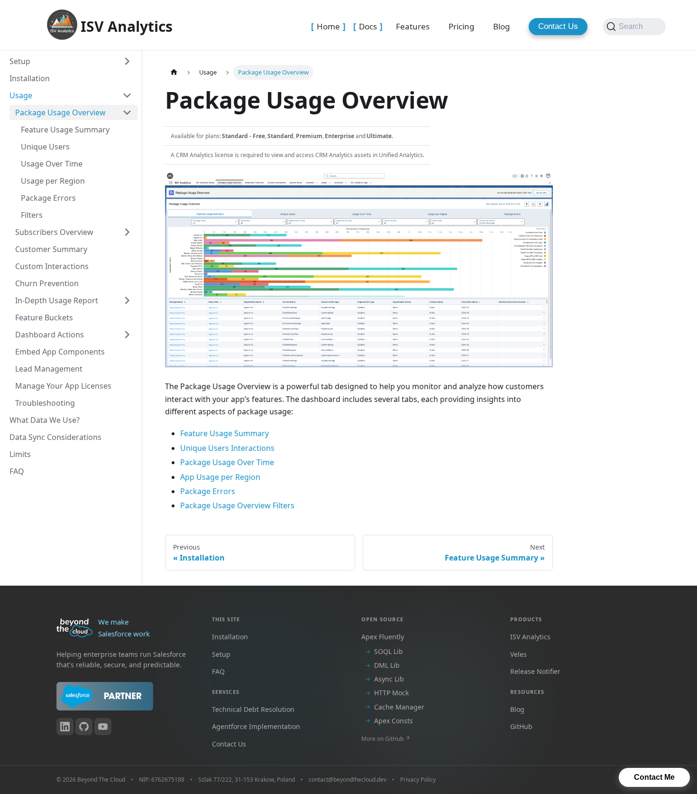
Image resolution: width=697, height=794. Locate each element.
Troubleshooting (45, 403)
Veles (518, 654)
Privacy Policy (418, 779)
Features (413, 26)
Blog (501, 26)
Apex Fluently (382, 636)
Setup (19, 61)
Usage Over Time (52, 164)
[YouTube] (102, 726)
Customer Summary (51, 249)
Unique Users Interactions (227, 448)
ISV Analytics (530, 636)
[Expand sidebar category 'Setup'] (127, 61)
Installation (29, 78)
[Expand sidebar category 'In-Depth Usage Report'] (127, 300)
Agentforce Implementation (256, 726)
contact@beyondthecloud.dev (347, 779)
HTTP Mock (391, 692)
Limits (20, 454)
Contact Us (558, 26)
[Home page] (174, 72)
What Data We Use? (44, 420)
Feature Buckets (44, 317)
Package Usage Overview (60, 112)
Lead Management (49, 369)
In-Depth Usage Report (56, 300)
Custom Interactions (52, 266)
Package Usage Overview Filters (237, 505)
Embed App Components (60, 351)
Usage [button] (20, 95)
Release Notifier (535, 671)
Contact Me (654, 777)
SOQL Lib (388, 651)
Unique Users (45, 146)
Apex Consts (393, 720)
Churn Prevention (47, 283)
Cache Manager (399, 706)
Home (328, 26)
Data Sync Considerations (55, 437)
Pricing (461, 26)
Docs (368, 26)
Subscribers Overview (54, 232)
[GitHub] (83, 726)
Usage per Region (53, 181)
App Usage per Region (220, 477)
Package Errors (48, 198)
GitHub (521, 726)
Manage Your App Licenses (63, 386)
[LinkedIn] (64, 726)
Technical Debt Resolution (253, 709)
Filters (32, 215)
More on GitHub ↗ (385, 739)
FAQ (16, 471)
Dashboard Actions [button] (49, 334)
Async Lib (389, 678)
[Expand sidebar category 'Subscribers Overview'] (127, 232)
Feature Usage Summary (65, 129)
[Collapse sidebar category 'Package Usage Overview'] (127, 112)
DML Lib (387, 665)
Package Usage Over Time (227, 462)
